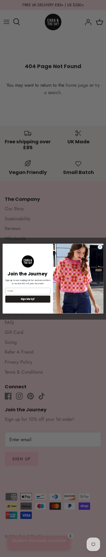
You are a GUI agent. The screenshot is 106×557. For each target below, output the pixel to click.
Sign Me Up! (28, 298)
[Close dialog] (100, 246)
